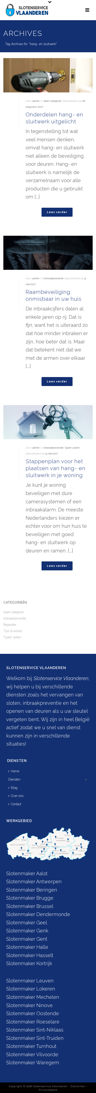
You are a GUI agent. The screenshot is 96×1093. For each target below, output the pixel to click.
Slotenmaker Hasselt (29, 955)
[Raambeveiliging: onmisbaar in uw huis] (48, 253)
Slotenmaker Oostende (32, 1013)
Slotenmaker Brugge (29, 898)
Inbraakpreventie (53, 278)
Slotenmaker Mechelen (32, 997)
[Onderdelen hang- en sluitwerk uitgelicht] (48, 75)
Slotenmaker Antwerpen (34, 881)
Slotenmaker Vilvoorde (32, 1054)
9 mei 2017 (52, 453)
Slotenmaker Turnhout (31, 1046)
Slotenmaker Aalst (27, 873)
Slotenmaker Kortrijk (29, 963)
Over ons (17, 796)
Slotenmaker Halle (27, 947)
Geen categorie (52, 101)
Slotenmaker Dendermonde (38, 914)
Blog (14, 788)
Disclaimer (78, 1086)
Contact (16, 804)
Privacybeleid (48, 1090)
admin (36, 101)
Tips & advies (12, 631)
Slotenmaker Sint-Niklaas (34, 1030)
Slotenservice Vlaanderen (50, 1086)
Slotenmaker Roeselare (32, 1022)
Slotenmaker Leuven (30, 981)
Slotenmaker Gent (26, 939)
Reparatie (9, 624)
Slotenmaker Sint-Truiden (35, 1038)
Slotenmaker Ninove (29, 1005)
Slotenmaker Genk (27, 931)
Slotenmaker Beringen (31, 890)
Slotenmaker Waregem (32, 1062)
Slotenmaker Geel (26, 922)
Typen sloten (72, 447)
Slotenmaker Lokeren (30, 989)
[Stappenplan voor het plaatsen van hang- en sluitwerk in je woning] (48, 422)
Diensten (14, 779)
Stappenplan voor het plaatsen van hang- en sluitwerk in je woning (56, 468)
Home (15, 771)
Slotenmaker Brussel (29, 906)
